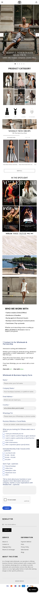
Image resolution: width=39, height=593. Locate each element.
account (36, 2)
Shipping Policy (6, 547)
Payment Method (26, 542)
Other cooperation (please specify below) (17, 444)
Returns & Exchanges (8, 549)
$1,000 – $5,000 (10, 455)
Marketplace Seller (10, 470)
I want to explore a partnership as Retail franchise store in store (19, 439)
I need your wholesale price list (14, 434)
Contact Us (5, 544)
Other (7, 475)
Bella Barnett (25, 549)
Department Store (10, 472)
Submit (7, 508)
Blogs (22, 552)
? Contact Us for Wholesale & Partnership (15, 343)
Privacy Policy (25, 547)
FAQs (22, 544)
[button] (35, 151)
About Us (5, 542)
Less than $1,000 (10, 453)
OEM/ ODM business (11, 442)
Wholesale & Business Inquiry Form (17, 375)
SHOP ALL (19, 170)
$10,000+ (8, 459)
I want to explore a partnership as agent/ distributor (20, 436)
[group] (11, 153)
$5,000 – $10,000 (10, 457)
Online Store (9, 468)
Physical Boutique (10, 466)
